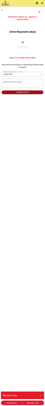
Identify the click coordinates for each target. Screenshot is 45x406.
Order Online (11, 403)
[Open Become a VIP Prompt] (40, 395)
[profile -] (37, 3)
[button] (2, 10)
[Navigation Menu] (42, 3)
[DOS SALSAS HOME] (11, 3)
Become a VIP (33, 403)
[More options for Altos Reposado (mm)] (39, 12)
